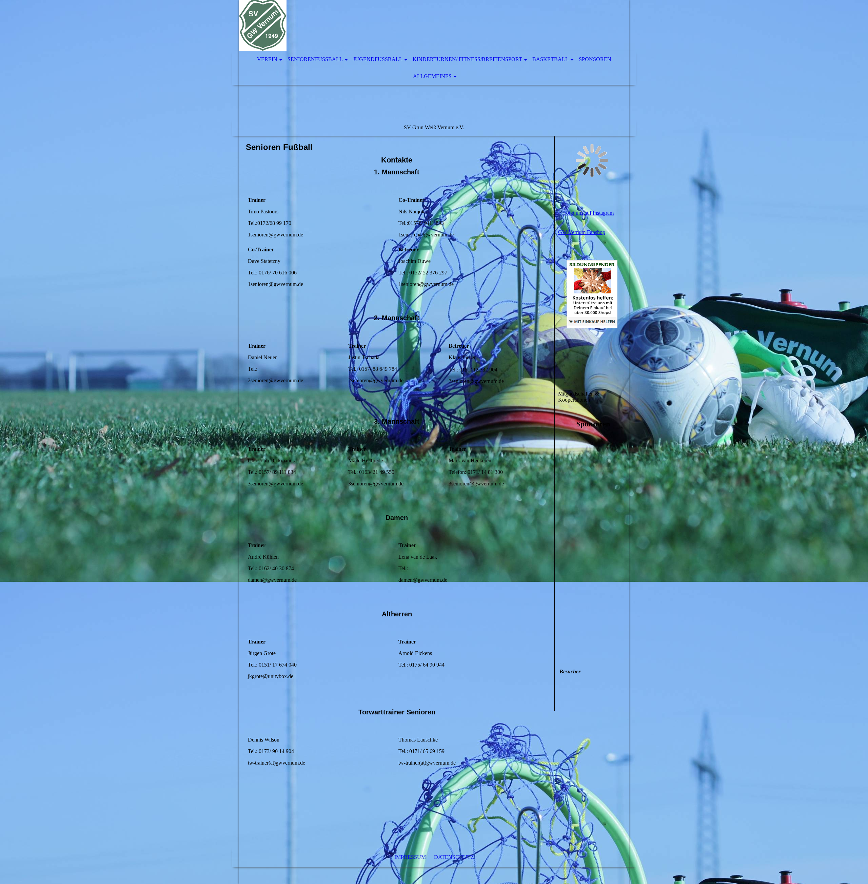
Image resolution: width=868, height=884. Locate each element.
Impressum (410, 857)
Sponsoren (595, 59)
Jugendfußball (377, 59)
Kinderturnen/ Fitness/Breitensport (467, 59)
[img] (413, 25)
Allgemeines (432, 76)
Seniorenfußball (315, 59)
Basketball (550, 59)
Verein (267, 59)
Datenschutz (454, 857)
